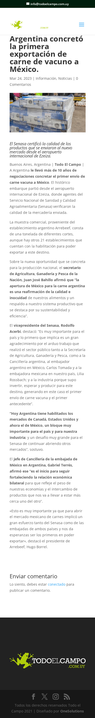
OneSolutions (72, 711)
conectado (56, 584)
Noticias (65, 78)
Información (46, 78)
